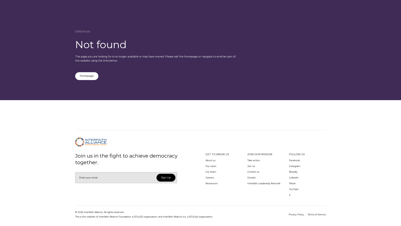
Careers (210, 177)
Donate (251, 177)
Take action (253, 160)
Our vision (211, 166)
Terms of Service (317, 214)
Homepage (87, 75)
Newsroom (212, 183)
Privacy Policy (296, 214)
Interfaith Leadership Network (263, 183)
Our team (211, 171)
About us (210, 160)
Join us (251, 166)
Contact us (253, 171)
